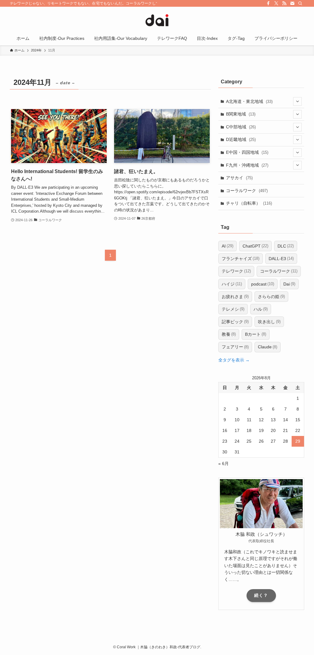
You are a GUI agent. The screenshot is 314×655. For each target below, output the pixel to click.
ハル (261, 309)
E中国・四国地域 (247, 152)
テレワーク (236, 271)
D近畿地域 (241, 139)
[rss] (284, 3)
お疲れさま (235, 296)
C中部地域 (241, 126)
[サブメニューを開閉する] (297, 101)
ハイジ (232, 284)
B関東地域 (240, 114)
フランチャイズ (240, 258)
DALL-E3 (281, 258)
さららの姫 (271, 296)
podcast (262, 284)
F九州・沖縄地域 (247, 165)
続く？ (261, 595)
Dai (289, 284)
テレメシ (233, 309)
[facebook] (268, 3)
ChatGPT (255, 246)
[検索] (300, 3)
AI (227, 246)
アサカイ (239, 177)
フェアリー (235, 346)
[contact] (292, 3)
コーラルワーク (247, 190)
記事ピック (235, 321)
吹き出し (269, 321)
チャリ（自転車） (249, 203)
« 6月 (223, 463)
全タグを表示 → (234, 360)
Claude (267, 346)
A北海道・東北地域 (249, 101)
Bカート (255, 334)
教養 (229, 334)
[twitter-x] (276, 3)
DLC (286, 246)
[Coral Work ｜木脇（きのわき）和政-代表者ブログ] (157, 20)
